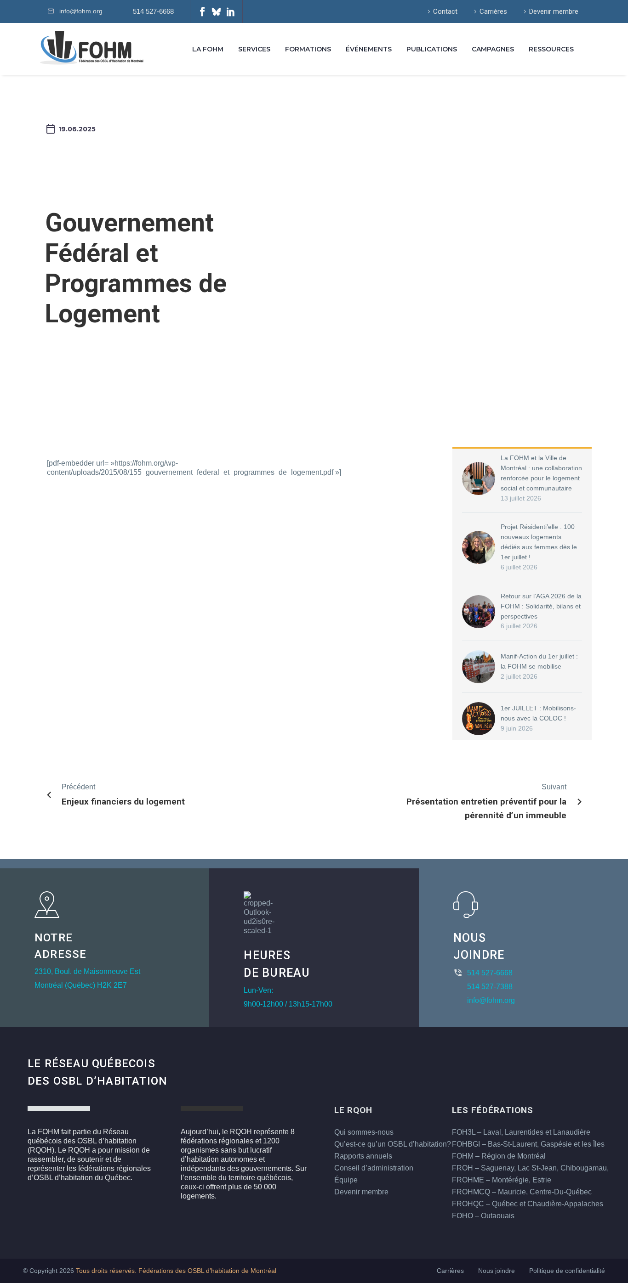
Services (254, 49)
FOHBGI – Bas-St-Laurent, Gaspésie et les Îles (528, 1144)
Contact (445, 11)
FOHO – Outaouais (483, 1216)
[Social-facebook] (202, 11)
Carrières (493, 11)
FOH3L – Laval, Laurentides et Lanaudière (521, 1132)
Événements (369, 49)
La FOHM (207, 49)
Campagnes (493, 49)
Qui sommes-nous (364, 1132)
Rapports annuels (363, 1156)
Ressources (551, 49)
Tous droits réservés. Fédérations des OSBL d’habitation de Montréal (176, 1270)
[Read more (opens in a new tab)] (152, 11)
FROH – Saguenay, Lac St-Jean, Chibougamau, (530, 1168)
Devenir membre (553, 11)
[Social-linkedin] (230, 11)
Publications (431, 49)
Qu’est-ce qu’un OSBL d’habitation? (392, 1144)
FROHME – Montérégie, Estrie (501, 1180)
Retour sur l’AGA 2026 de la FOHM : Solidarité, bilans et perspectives (541, 606)
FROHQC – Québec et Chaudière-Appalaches (527, 1204)
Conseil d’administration (373, 1168)
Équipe (346, 1180)
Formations (308, 49)
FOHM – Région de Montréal (499, 1156)
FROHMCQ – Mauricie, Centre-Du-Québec (522, 1192)
